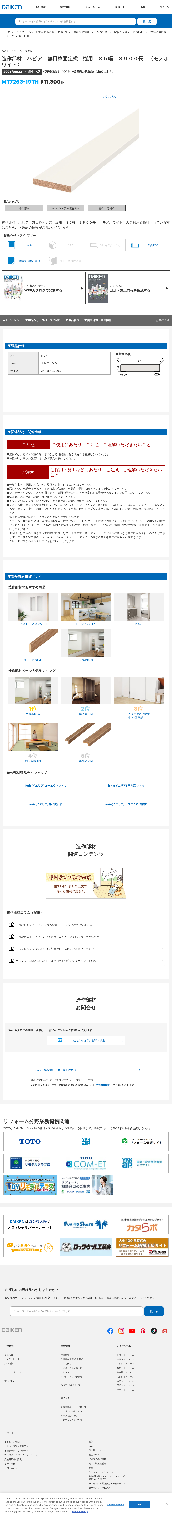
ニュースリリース (13, 1372)
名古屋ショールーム (126, 1372)
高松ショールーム (125, 1385)
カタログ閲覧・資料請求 (16, 1446)
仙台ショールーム (125, 1359)
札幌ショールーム (125, 1354)
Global (11, 1381)
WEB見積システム (69, 1415)
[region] (86, 1504)
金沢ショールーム (125, 1363)
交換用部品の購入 (13, 1459)
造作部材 (24, 208)
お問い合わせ (10, 1468)
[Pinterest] (143, 1333)
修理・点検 (9, 1463)
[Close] (166, 1504)
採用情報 (8, 1363)
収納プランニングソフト (73, 1420)
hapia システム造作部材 (65, 208)
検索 (147, 21)
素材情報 (65, 1354)
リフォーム (68, 1372)
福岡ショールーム (125, 1389)
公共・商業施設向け (72, 1367)
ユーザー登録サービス (71, 1411)
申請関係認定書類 (97, 1459)
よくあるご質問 (12, 1441)
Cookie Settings (116, 1504)
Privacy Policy (80, 1511)
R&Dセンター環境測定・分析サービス (107, 1483)
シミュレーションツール (101, 1472)
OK (139, 1504)
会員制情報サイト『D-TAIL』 (75, 1407)
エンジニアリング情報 (71, 1376)
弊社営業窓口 (103, 1085)
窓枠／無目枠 (107, 208)
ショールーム (124, 1345)
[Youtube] (132, 1333)
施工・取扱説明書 (97, 1463)
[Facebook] (110, 1333)
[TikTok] (154, 1333)
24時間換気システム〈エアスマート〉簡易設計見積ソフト (107, 1477)
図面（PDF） (95, 1454)
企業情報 (8, 1354)
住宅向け (67, 1363)
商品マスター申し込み (100, 1487)
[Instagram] (121, 1333)
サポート (9, 1432)
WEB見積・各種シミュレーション (20, 1455)
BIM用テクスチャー (98, 1450)
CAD (91, 1446)
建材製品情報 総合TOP (72, 1359)
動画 (91, 1467)
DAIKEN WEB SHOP (71, 1385)
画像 (91, 1441)
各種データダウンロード (16, 1450)
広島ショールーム (125, 1381)
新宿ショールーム (125, 1367)
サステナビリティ (13, 1359)
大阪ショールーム (125, 1376)
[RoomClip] (165, 1333)
